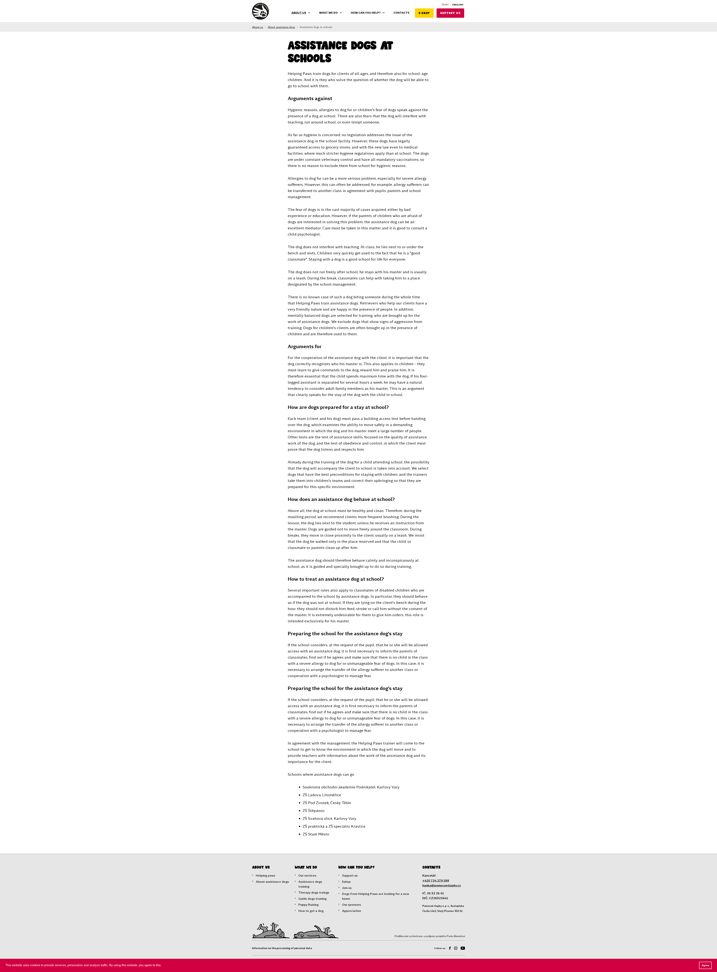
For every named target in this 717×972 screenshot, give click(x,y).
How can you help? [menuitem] (366, 12)
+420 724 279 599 (435, 880)
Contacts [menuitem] (401, 12)
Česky (445, 4)
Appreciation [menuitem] (351, 910)
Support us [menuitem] (450, 13)
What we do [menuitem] (328, 12)
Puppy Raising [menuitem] (308, 904)
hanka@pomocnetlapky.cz (441, 885)
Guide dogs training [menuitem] (312, 898)
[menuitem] (448, 949)
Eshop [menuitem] (346, 881)
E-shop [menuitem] (424, 13)
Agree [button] (705, 965)
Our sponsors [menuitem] (351, 904)
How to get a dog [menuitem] (311, 910)
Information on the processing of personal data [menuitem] (282, 948)
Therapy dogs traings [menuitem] (313, 892)
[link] (260, 11)
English (457, 4)
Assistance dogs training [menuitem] (310, 884)
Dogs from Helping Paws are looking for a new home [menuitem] (375, 896)
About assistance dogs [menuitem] (272, 881)
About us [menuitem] (298, 12)
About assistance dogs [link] (281, 27)
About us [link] (257, 27)
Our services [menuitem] (307, 875)
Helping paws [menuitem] (265, 875)
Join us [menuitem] (347, 887)
